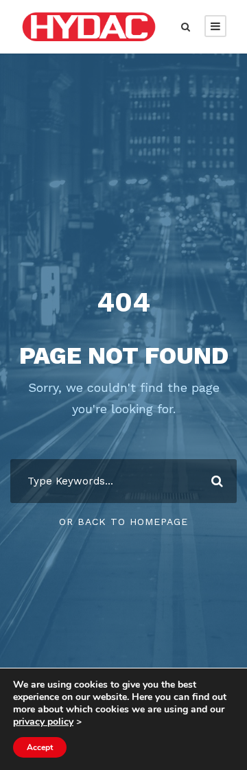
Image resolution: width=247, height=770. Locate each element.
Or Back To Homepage (123, 521)
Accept (40, 747)
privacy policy (43, 721)
